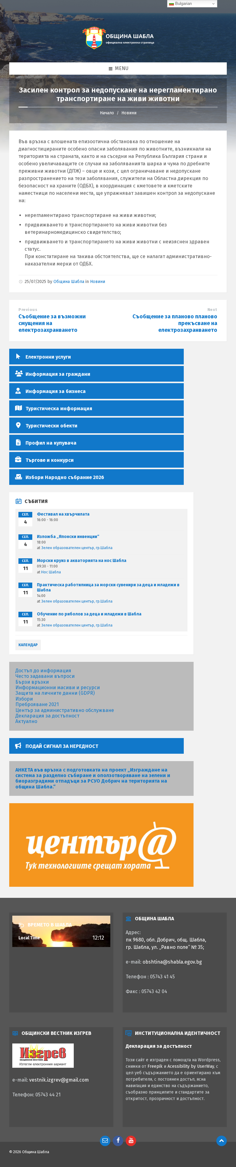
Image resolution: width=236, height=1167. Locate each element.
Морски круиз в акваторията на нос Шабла (81, 560)
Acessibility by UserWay (190, 1066)
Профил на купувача (51, 443)
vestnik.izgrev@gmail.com (59, 1080)
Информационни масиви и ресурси (57, 687)
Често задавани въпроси (45, 676)
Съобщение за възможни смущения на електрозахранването (52, 323)
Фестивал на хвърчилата (63, 514)
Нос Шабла (51, 572)
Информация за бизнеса (56, 391)
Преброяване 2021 (37, 704)
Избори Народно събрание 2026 (65, 477)
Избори (24, 699)
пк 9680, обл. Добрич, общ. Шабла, (166, 940)
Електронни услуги (48, 357)
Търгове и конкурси (50, 460)
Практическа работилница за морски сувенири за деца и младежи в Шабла (108, 587)
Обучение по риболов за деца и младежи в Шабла (89, 614)
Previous (27, 309)
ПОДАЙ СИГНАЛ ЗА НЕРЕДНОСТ (62, 746)
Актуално (26, 721)
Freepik (155, 1066)
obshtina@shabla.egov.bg (172, 962)
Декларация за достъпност (47, 716)
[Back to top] (221, 1141)
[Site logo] (118, 50)
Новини (128, 113)
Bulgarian (183, 3)
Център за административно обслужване (64, 710)
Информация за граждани (58, 374)
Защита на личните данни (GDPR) (55, 693)
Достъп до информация (43, 671)
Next (212, 309)
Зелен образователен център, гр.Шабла (76, 548)
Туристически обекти (51, 426)
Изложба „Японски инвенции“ (68, 536)
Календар (28, 645)
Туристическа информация (59, 408)
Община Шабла (68, 281)
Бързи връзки (32, 682)
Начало (107, 113)
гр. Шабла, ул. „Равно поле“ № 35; (165, 947)
